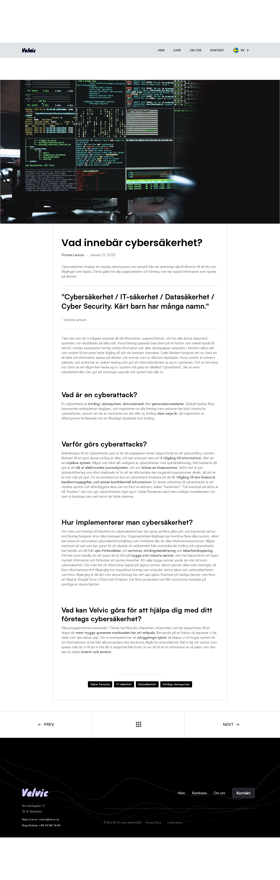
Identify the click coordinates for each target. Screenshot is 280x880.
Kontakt (217, 50)
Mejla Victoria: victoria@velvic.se (40, 819)
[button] (243, 50)
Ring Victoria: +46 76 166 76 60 (41, 825)
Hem (161, 50)
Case (177, 50)
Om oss (195, 50)
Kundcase (199, 793)
